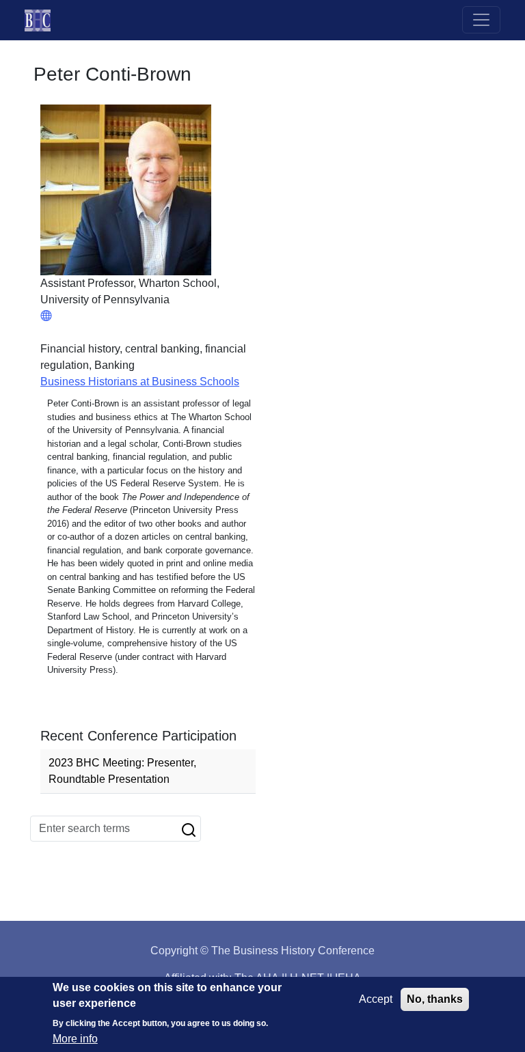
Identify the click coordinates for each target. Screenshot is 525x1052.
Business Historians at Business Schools (139, 381)
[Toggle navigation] (481, 19)
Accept (375, 999)
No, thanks (435, 999)
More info (75, 1038)
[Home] (43, 20)
